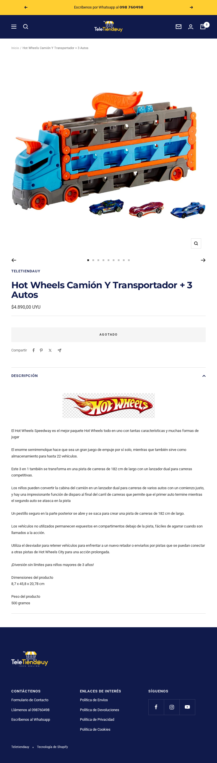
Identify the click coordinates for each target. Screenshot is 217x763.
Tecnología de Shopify (52, 747)
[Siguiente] (203, 260)
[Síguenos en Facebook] (156, 707)
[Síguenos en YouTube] (187, 707)
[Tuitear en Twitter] (50, 350)
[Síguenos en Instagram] (171, 707)
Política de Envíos (94, 700)
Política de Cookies (95, 729)
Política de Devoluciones (99, 710)
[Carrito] (203, 26)
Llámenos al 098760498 (30, 710)
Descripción (24, 376)
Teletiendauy (25, 271)
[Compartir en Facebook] (33, 350)
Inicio (15, 48)
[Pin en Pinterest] (41, 350)
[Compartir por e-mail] (59, 350)
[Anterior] (13, 260)
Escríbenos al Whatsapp (30, 719)
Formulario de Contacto (29, 700)
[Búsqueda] (25, 26)
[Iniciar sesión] (190, 26)
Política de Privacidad (97, 719)
